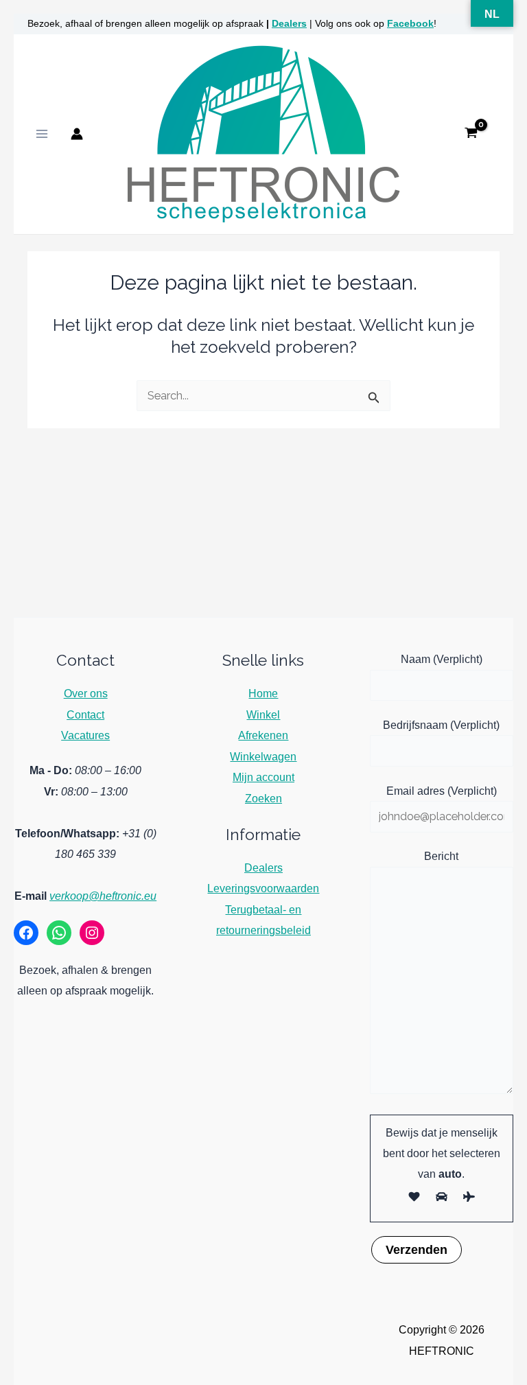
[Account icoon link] (77, 134)
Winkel (263, 714)
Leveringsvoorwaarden (263, 888)
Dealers (289, 24)
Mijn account (263, 777)
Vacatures (85, 735)
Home (263, 693)
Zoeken (263, 798)
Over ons (86, 693)
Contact (85, 714)
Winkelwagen (263, 756)
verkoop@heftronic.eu (102, 895)
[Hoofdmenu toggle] (42, 134)
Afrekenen (263, 735)
